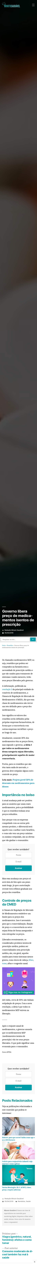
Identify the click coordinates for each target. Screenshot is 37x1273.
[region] (18, 1268)
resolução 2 (7, 689)
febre (31, 960)
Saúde (28, 1201)
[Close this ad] (35, 1261)
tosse (4, 963)
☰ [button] (33, 5)
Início (4, 645)
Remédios (10, 645)
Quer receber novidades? (18, 849)
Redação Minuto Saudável (14, 630)
